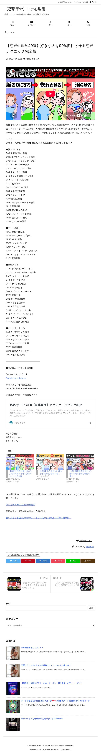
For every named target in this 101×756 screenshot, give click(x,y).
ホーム (9, 32)
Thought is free (65, 749)
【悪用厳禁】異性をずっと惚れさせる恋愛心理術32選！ (81, 473)
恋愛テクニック (32, 59)
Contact (78, 2)
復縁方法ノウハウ (66, 2)
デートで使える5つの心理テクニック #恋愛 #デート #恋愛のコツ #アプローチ (55, 701)
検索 (8, 603)
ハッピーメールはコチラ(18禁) (20, 504)
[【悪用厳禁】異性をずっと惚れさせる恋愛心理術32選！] (80, 462)
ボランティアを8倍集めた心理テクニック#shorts (42, 718)
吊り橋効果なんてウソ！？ (32, 647)
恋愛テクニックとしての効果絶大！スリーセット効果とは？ (46, 665)
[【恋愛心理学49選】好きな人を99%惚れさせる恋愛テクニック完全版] (20, 462)
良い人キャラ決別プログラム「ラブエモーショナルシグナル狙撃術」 (38, 517)
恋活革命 (90, 546)
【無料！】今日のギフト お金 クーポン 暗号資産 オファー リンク (51, 683)
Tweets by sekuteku (16, 378)
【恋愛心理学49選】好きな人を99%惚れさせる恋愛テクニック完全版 (20, 473)
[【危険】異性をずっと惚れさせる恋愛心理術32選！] (50, 462)
